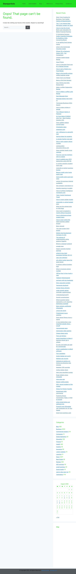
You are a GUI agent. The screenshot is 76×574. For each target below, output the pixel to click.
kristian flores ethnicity (63, 288)
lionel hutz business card (63, 413)
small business (60, 467)
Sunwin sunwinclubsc (62, 297)
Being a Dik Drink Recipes (63, 80)
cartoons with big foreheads (64, 280)
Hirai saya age (60, 379)
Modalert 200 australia (63, 367)
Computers (59, 434)
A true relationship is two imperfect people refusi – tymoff (63, 324)
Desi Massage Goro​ (62, 96)
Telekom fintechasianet (63, 278)
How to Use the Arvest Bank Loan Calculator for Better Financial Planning (63, 30)
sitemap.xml (53, 570)
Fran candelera (60, 353)
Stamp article (45, 570)
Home (24, 3)
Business (59, 429)
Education (59, 439)
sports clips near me (62, 472)
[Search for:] (14, 27)
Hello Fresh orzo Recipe (63, 78)
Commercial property (62, 431)
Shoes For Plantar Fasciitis (64, 389)
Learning (58, 454)
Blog (40, 3)
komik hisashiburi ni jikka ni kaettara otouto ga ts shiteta (64, 340)
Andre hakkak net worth (63, 356)
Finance (58, 441)
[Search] (28, 27)
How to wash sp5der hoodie (64, 199)
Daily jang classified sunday (64, 372)
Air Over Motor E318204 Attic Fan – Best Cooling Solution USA (63, 118)
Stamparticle (9, 4)
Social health (60, 469)
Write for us (50, 3)
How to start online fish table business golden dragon (63, 221)
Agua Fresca (60, 62)
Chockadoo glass (61, 127)
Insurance (59, 449)
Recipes (58, 462)
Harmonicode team (62, 328)
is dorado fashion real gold (64, 139)
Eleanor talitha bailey (62, 382)
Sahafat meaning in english (64, 188)
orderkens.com (60, 129)
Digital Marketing (61, 436)
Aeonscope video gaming (63, 331)
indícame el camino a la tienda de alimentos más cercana (63, 363)
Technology (59, 474)
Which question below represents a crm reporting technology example (64, 301)
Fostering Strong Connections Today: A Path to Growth (64, 397)
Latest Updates (32, 3)
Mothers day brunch (62, 358)
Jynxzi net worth (61, 310)
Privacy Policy (59, 3)
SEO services (60, 464)
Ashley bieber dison (62, 370)
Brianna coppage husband (64, 244)
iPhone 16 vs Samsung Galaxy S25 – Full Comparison (63, 53)
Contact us (69, 3)
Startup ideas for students (64, 136)
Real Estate (59, 459)
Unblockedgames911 (62, 295)
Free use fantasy (61, 336)
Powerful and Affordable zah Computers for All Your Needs (64, 408)
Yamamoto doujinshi (62, 285)
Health (58, 444)
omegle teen (60, 246)
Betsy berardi (60, 226)
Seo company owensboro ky (64, 185)
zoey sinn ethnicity (61, 257)
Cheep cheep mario (62, 333)
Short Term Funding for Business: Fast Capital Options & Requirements (63, 19)
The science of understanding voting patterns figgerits (62, 239)
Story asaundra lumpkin (63, 283)
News (58, 457)
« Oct (57, 517)
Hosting (58, 447)
